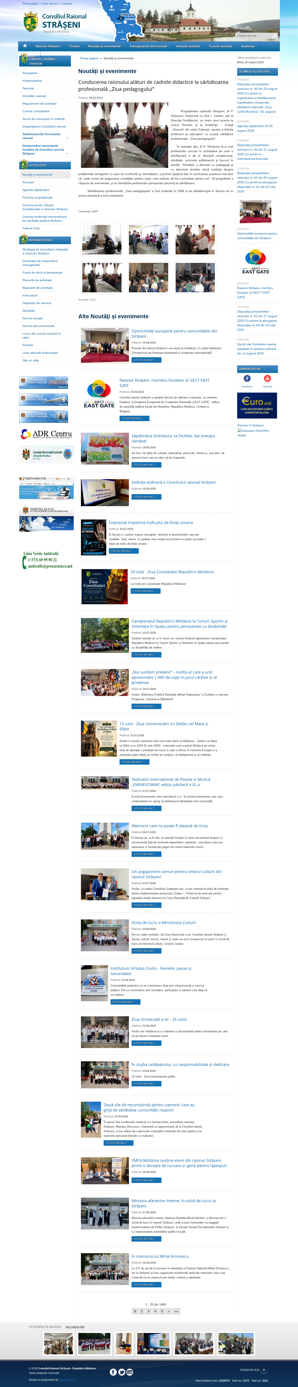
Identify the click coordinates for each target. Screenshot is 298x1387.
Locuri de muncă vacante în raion (41, 335)
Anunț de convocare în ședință (43, 119)
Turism (74, 46)
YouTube (267, 386)
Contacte (67, 3)
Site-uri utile (30, 360)
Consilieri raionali (34, 96)
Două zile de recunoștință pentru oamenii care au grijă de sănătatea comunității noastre (149, 1107)
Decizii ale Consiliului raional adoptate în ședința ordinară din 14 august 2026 (256, 348)
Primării (27, 345)
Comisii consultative (36, 111)
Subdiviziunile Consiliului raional (45, 136)
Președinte (29, 73)
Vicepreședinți (32, 80)
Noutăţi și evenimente (104, 46)
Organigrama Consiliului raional (44, 126)
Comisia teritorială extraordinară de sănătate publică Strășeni (44, 218)
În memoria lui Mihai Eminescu (160, 1256)
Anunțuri (28, 182)
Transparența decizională (148, 46)
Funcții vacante (220, 46)
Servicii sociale (32, 318)
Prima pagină (30, 3)
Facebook (247, 386)
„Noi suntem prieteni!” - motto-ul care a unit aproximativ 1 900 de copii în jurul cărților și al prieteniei (174, 677)
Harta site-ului (50, 3)
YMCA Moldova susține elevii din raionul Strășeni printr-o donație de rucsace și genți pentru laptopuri (179, 1163)
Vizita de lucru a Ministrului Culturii (164, 922)
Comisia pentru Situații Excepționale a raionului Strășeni (45, 207)
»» (176, 1311)
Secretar (28, 88)
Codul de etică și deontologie (42, 272)
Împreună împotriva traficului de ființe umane (151, 522)
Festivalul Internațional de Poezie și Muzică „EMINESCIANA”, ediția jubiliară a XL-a (171, 782)
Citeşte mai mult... (145, 360)
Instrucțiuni (30, 295)
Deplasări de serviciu (36, 303)
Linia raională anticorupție (40, 352)
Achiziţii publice (188, 46)
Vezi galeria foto (74, 1326)
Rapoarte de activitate (37, 287)
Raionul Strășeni (48, 46)
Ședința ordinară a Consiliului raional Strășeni (174, 482)
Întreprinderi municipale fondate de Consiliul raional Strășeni (45, 149)
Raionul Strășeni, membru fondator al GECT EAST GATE (255, 292)
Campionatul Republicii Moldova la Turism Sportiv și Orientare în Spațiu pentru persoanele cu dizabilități (180, 623)
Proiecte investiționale (37, 197)
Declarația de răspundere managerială (40, 263)
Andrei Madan (67, 1379)
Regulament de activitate (39, 103)
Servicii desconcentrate (38, 326)
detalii (242, 435)
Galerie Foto (31, 228)
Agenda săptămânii (35, 190)
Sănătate (28, 310)
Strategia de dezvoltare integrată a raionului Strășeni (45, 251)
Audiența (248, 46)
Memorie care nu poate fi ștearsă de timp (170, 825)
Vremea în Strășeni (250, 425)
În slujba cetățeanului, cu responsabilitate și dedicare (180, 1064)
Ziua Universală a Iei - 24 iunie (159, 1019)
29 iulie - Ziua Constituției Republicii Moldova (172, 571)
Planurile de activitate (37, 280)
